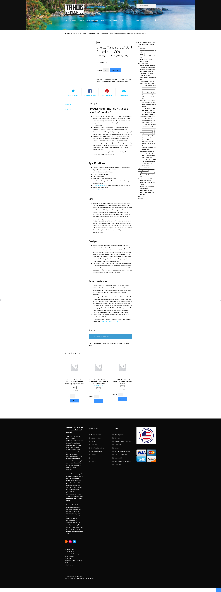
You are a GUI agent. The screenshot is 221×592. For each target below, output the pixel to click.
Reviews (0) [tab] (68, 109)
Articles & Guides (69, 27)
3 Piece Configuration (99, 185)
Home (68, 33)
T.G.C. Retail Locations (97, 448)
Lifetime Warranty (92, 20)
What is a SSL (118, 458)
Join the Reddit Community (123, 461)
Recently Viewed (119, 435)
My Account (118, 438)
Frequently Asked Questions (123, 441)
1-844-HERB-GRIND (70, 549)
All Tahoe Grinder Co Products (78, 33)
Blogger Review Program (122, 451)
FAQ (121, 20)
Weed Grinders (91, 33)
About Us (103, 20)
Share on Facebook (89, 95)
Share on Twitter (73, 95)
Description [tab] (68, 104)
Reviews (81, 20)
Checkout (93, 455)
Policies (79, 27)
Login (86, 27)
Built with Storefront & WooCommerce (82, 578)
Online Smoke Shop (70, 20)
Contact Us (118, 445)
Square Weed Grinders (102, 33)
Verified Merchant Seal (121, 455)
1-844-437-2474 (69, 551)
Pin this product (107, 95)
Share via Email (123, 95)
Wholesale (94, 445)
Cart (92, 458)
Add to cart (115, 70)
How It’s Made (113, 20)
